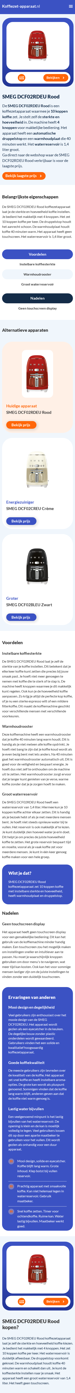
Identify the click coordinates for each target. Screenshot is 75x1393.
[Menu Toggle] (71, 6)
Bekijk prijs (20, 425)
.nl (21, 6)
